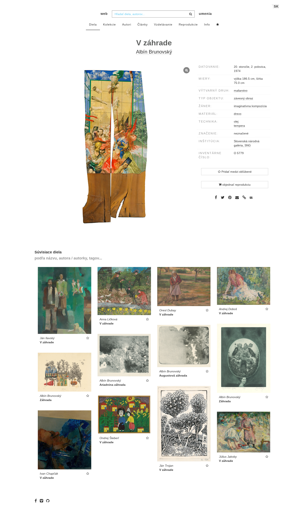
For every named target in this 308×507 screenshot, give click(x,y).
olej (236, 121)
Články (142, 24)
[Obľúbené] (217, 24)
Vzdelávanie (163, 24)
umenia (205, 13)
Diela (93, 24)
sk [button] (276, 6)
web (104, 13)
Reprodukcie (188, 24)
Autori (126, 24)
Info (207, 24)
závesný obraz (243, 98)
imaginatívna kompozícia (250, 106)
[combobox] (153, 14)
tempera (239, 125)
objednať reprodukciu (236, 184)
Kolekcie (109, 24)
